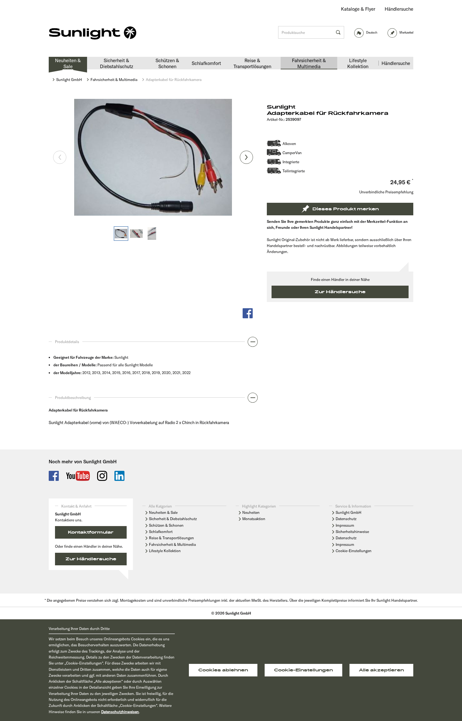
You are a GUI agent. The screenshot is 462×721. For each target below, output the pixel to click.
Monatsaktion (253, 518)
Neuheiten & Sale (163, 512)
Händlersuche (399, 9)
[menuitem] (358, 9)
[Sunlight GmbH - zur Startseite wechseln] (93, 33)
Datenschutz (346, 518)
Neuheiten (251, 512)
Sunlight (281, 107)
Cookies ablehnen (223, 670)
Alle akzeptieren (381, 670)
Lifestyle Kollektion (165, 550)
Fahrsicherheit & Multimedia (172, 544)
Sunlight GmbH (348, 512)
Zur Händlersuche (340, 291)
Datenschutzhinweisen (120, 711)
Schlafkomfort (161, 531)
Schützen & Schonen (166, 525)
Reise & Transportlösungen (171, 537)
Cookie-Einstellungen (353, 550)
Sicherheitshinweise (352, 531)
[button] (153, 343)
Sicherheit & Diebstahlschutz (173, 518)
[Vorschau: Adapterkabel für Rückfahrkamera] (121, 233)
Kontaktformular (90, 532)
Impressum (345, 525)
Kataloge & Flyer (358, 9)
